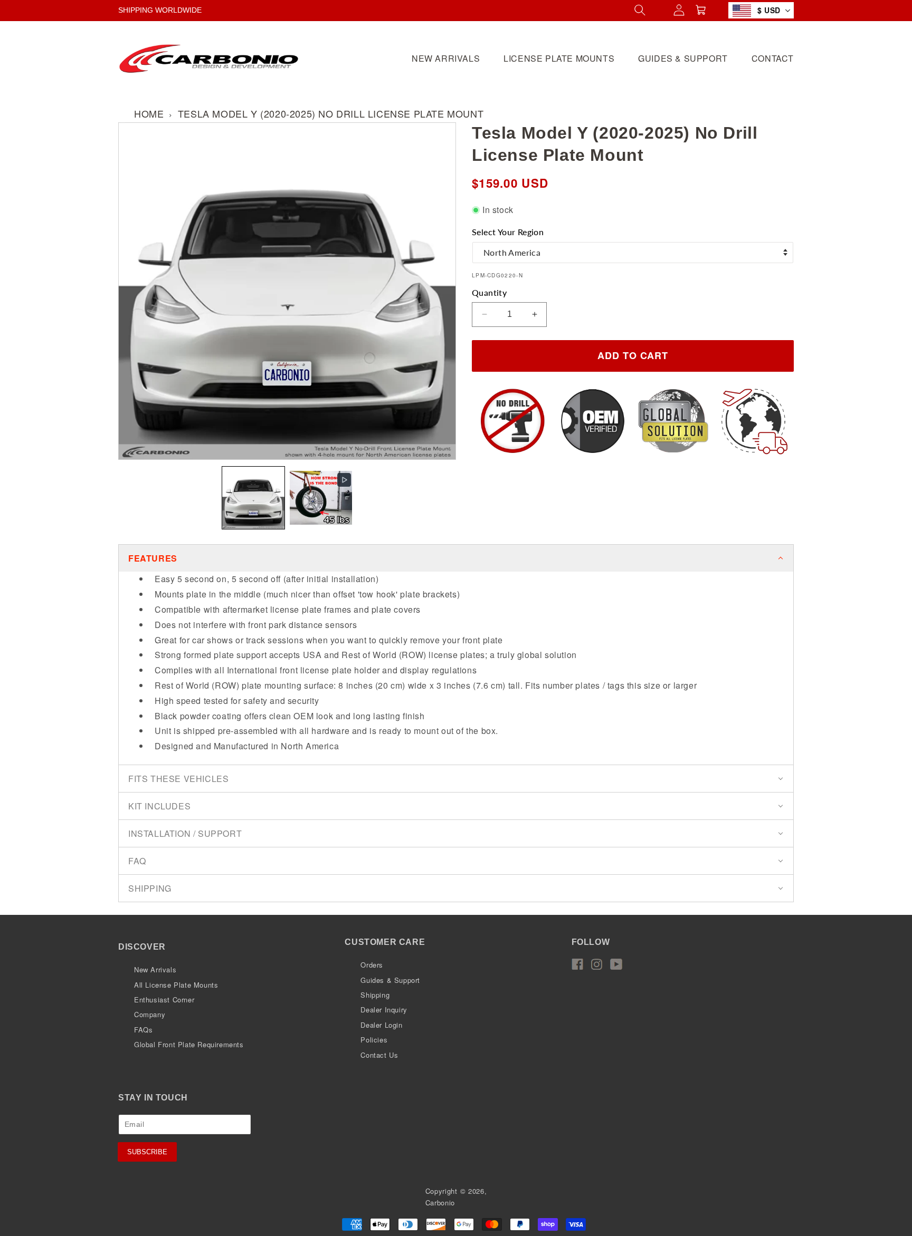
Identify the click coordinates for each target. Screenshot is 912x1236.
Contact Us (379, 1055)
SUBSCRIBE (147, 1152)
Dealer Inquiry (383, 1010)
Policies (373, 1040)
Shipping (375, 995)
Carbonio (440, 1203)
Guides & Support (390, 980)
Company (149, 1014)
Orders (371, 965)
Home (149, 113)
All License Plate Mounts (176, 985)
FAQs (143, 1030)
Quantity (489, 292)
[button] (253, 497)
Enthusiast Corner (164, 999)
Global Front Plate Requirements (189, 1044)
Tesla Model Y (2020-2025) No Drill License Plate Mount (330, 113)
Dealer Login (381, 1025)
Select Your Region (508, 232)
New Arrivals (155, 969)
